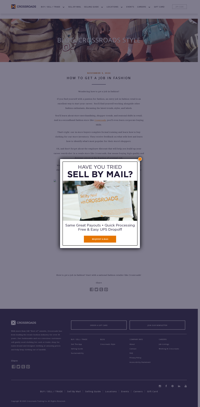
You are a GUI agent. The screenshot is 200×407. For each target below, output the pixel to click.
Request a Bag (100, 239)
